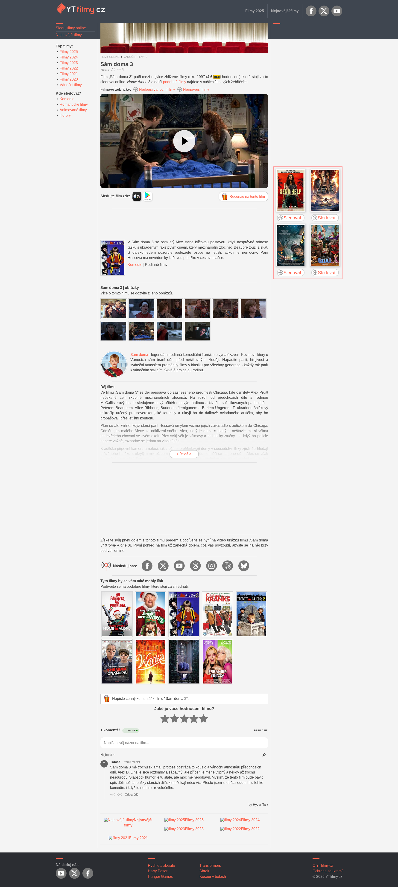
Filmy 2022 (69, 68)
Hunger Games (160, 876)
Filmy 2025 (254, 11)
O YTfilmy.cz (323, 865)
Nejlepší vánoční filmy (157, 89)
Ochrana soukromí (327, 871)
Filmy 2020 (69, 79)
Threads (196, 566)
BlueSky (244, 566)
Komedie (67, 99)
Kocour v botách (212, 876)
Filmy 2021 (69, 74)
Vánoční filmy (71, 85)
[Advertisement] (307, 95)
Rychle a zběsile (161, 865)
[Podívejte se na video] (184, 141)
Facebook (311, 11)
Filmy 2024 (69, 57)
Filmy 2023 (69, 63)
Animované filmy (73, 110)
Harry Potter (157, 871)
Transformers (210, 865)
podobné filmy (174, 82)
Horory (65, 115)
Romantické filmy (74, 104)
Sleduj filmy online (71, 28)
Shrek (204, 871)
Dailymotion (228, 566)
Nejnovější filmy (285, 11)
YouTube (336, 11)
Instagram (212, 566)
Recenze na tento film (247, 196)
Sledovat (292, 217)
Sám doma (139, 355)
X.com (324, 11)
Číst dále (184, 454)
